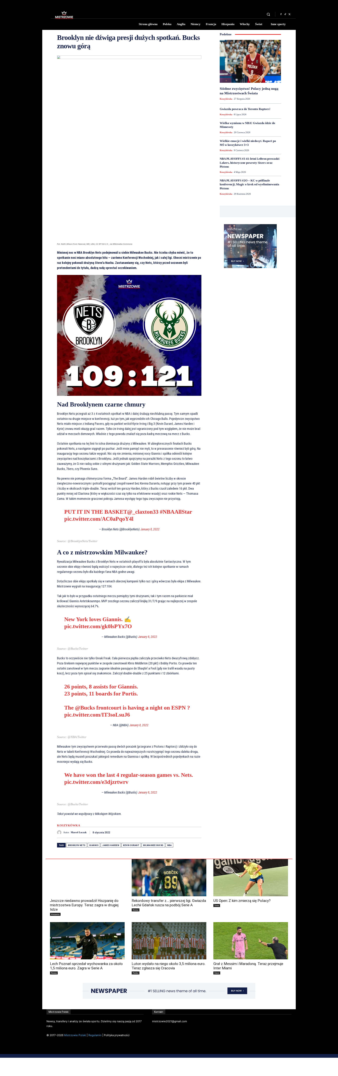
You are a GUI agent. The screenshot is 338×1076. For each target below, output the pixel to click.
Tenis (216, 905)
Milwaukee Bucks (153, 845)
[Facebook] (281, 14)
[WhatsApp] (197, 832)
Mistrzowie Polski (75, 1035)
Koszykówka (68, 825)
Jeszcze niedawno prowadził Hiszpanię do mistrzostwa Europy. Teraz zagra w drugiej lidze (84, 905)
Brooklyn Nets (76, 845)
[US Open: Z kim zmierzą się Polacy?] (250, 877)
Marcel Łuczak (79, 832)
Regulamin (95, 1035)
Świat (216, 973)
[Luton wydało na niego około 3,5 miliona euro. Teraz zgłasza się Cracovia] (169, 940)
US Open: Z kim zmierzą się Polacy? (242, 901)
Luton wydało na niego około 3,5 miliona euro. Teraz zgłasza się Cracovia (168, 966)
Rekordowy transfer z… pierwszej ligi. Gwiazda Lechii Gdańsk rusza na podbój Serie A (169, 903)
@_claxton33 (142, 512)
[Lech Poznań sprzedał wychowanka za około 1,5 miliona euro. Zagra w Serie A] (87, 940)
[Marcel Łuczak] (60, 832)
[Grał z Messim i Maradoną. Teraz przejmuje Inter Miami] (250, 940)
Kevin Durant (131, 845)
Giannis (94, 845)
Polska (135, 973)
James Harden (110, 845)
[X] (289, 14)
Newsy (135, 910)
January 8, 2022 (149, 529)
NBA (169, 845)
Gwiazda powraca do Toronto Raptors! (245, 109)
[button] (268, 14)
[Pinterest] (189, 832)
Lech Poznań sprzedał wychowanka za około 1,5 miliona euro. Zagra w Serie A (86, 966)
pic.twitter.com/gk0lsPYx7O (98, 626)
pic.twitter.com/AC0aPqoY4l (98, 519)
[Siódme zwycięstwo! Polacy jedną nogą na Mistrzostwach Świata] (250, 61)
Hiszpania (55, 914)
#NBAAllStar (176, 512)
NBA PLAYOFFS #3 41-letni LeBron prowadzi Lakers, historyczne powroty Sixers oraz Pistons (249, 162)
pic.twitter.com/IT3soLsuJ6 (97, 714)
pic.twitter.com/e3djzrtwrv (96, 782)
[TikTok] (285, 14)
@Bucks (85, 707)
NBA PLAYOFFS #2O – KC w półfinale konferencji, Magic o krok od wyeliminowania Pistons (249, 184)
